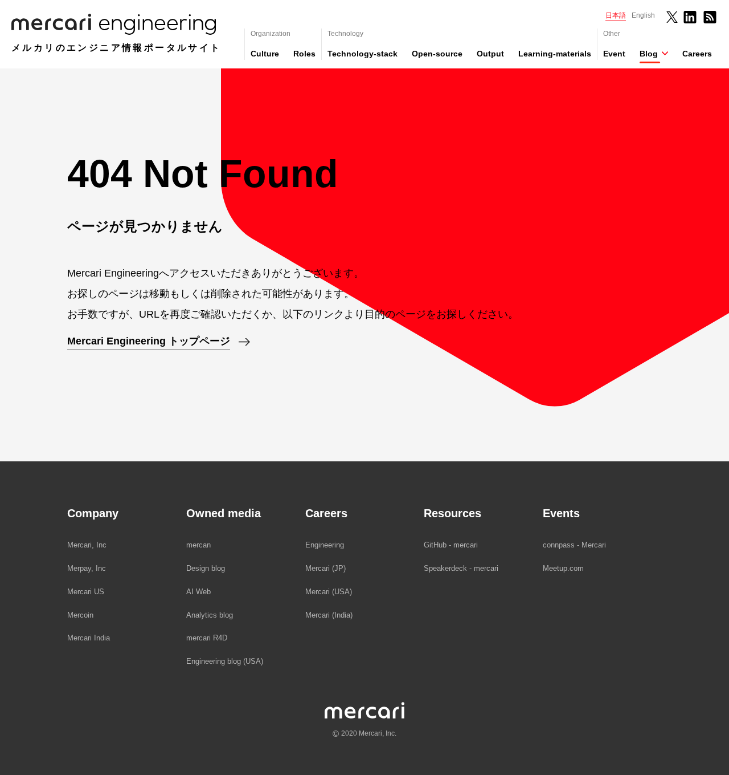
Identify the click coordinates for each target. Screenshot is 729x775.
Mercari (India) (329, 615)
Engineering (324, 545)
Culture (265, 53)
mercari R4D (206, 638)
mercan (198, 545)
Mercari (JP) (325, 568)
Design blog (205, 568)
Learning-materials (554, 53)
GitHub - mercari (451, 545)
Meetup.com (563, 568)
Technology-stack (362, 53)
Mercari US (85, 591)
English (643, 15)
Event (614, 53)
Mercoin (80, 615)
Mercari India (88, 638)
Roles (304, 53)
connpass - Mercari (574, 545)
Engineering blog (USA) (224, 661)
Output (490, 53)
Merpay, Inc (86, 568)
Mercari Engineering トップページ (148, 341)
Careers (697, 53)
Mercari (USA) (328, 591)
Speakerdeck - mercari (461, 568)
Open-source (437, 53)
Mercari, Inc (87, 545)
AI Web (198, 591)
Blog (649, 53)
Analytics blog (209, 615)
